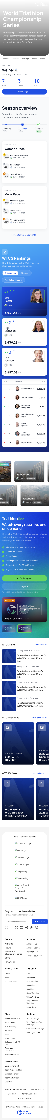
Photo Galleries (11, 981)
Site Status (12, 1094)
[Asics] (24, 850)
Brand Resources (12, 1054)
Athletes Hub (32, 944)
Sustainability (10, 1026)
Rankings (25, 58)
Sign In (24, 586)
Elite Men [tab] (25, 273)
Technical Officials (12, 1078)
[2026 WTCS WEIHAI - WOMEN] (9, 628)
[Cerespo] (24, 878)
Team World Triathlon (13, 1070)
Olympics (8, 958)
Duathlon (30, 989)
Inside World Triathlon (13, 1018)
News (42, 58)
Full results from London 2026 (25, 235)
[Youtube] (21, 928)
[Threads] (26, 928)
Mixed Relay (31, 1007)
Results (15, 58)
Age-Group (31, 977)
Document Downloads (9, 1049)
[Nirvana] (24, 864)
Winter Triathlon (33, 997)
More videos (38, 773)
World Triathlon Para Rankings (34, 1023)
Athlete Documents (34, 956)
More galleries (38, 717)
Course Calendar (11, 1074)
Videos (7, 977)
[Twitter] (16, 928)
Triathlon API (35, 1089)
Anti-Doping (10, 1038)
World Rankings (33, 1018)
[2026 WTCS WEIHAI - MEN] (25, 628)
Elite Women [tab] (10, 273)
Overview (5, 58)
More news (39, 644)
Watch (34, 58)
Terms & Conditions (30, 1094)
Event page (23, 92)
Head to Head (32, 952)
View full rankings (12, 280)
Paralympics (10, 962)
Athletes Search (33, 948)
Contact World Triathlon (15, 1089)
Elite (28, 973)
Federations (10, 1022)
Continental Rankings (35, 1028)
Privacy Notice (24, 1098)
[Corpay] (24, 871)
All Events (9, 944)
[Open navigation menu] (4, 3)
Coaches (8, 1082)
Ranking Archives (33, 1032)
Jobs (7, 1034)
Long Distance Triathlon (32, 1001)
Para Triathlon (32, 981)
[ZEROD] (24, 898)
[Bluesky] (36, 928)
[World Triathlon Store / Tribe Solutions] (24, 888)
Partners (8, 1030)
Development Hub (12, 1066)
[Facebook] (11, 928)
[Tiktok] (31, 928)
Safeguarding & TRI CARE (12, 1043)
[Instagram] (6, 928)
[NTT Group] (24, 843)
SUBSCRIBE (40, 921)
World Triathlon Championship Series (13, 952)
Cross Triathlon (33, 993)
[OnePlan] (24, 857)
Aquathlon (31, 985)
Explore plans (26, 578)
